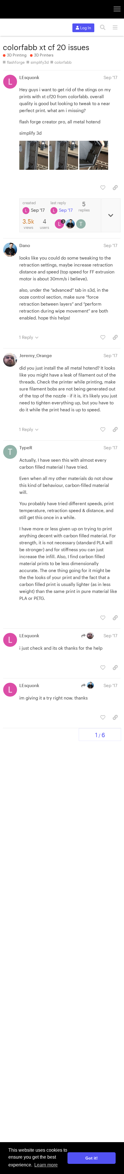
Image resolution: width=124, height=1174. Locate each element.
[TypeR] (81, 224)
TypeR (25, 447)
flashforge (16, 62)
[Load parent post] (88, 635)
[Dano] (70, 224)
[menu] (115, 27)
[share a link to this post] (115, 187)
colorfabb (63, 62)
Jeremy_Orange (35, 355)
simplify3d (40, 62)
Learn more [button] (46, 1164)
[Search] (103, 27)
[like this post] (102, 187)
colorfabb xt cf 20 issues (46, 47)
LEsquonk (29, 77)
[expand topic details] (110, 215)
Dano (24, 245)
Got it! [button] (91, 1158)
